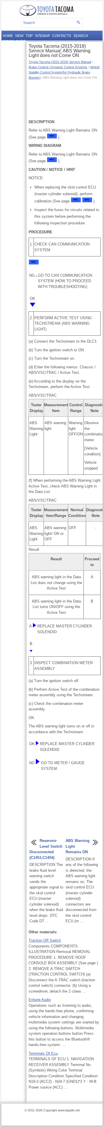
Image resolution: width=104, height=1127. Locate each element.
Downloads (14, 41)
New (19, 36)
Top (29, 36)
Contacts (61, 36)
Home (8, 36)
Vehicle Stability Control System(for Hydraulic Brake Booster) (64, 72)
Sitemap (42, 36)
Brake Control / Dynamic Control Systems (58, 67)
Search (80, 36)
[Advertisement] (65, 99)
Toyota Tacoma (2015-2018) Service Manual (60, 62)
